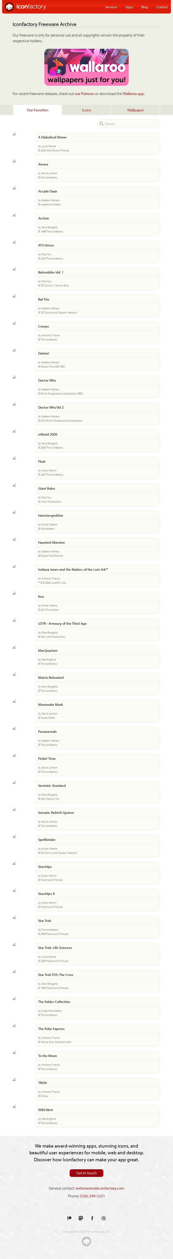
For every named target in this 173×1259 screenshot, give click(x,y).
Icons (86, 109)
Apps (129, 6)
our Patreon (84, 93)
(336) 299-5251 (92, 1195)
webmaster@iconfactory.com (100, 1188)
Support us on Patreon (69, 1218)
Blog (144, 6)
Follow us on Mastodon (80, 1218)
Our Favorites (38, 109)
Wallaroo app (133, 93)
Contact (162, 6)
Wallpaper (135, 109)
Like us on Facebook (92, 1218)
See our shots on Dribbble (103, 1218)
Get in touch (86, 1172)
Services (111, 6)
